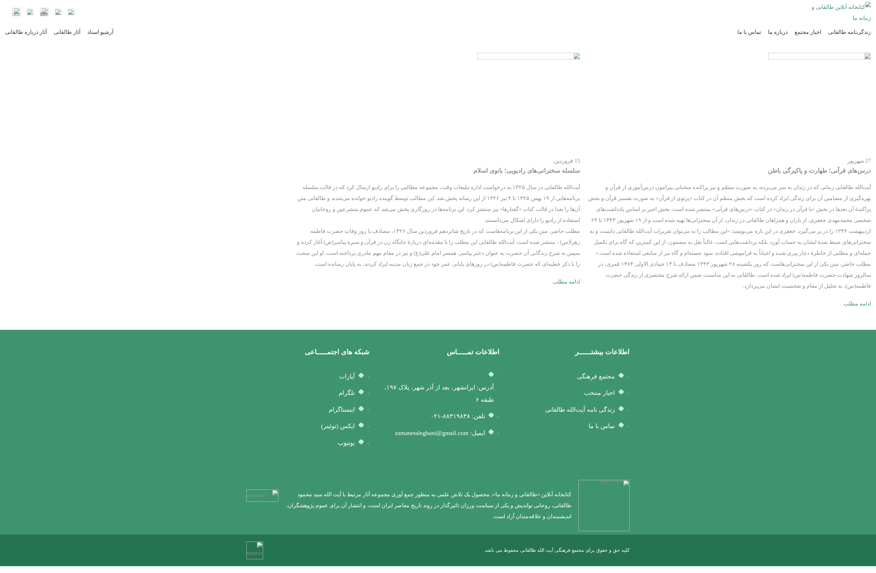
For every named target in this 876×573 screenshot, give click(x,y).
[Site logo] (840, 12)
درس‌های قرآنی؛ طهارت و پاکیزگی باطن (819, 170)
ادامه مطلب (857, 304)
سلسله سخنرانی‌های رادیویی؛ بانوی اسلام (527, 170)
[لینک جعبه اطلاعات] (71, 13)
